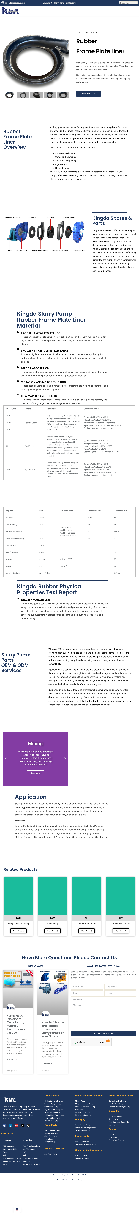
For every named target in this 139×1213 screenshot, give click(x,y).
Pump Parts (50, 1125)
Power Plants (82, 1136)
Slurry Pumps (51, 1095)
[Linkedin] (10, 1125)
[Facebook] (4, 1125)
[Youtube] (16, 1125)
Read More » (12, 1060)
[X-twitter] (22, 1125)
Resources (114, 1129)
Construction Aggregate (88, 1150)
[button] (135, 11)
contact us (7, 1133)
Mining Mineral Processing (89, 1095)
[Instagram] (28, 1125)
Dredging (80, 1119)
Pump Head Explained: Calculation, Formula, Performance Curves (16, 1024)
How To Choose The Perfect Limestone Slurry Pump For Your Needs (53, 1029)
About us (114, 1111)
